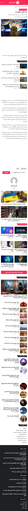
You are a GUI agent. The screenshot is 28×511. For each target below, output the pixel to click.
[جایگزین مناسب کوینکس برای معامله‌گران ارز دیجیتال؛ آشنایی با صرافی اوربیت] (23, 72)
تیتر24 (24, 428)
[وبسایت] (14, 188)
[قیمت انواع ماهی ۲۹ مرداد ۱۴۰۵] (23, 327)
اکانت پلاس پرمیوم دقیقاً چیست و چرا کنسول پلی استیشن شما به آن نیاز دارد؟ (15, 296)
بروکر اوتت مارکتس (22, 440)
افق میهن (24, 6)
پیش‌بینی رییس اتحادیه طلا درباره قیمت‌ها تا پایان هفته (11, 392)
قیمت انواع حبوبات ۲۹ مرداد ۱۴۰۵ (12, 337)
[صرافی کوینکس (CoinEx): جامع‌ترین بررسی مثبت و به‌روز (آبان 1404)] (21, 230)
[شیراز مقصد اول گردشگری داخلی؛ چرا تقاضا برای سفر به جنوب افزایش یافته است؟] (23, 86)
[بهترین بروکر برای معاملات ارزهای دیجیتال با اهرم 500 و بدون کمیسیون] (21, 244)
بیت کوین (23, 168)
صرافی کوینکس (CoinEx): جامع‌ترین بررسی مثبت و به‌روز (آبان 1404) (21, 236)
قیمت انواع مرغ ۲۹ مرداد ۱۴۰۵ (12, 320)
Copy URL (6, 172)
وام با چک (24, 442)
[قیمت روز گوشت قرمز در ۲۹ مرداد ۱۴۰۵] (23, 315)
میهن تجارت (24, 508)
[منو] (26, 3)
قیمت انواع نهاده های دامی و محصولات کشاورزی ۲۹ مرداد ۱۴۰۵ (10, 309)
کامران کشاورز (14, 186)
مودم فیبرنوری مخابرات (21, 430)
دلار (17, 168)
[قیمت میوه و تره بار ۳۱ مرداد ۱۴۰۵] (23, 345)
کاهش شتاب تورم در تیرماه (13, 416)
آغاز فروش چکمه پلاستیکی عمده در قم (7, 250)
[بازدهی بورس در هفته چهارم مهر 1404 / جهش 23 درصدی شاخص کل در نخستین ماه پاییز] (7, 259)
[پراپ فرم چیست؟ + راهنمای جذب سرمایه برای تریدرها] (23, 66)
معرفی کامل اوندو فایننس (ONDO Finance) (22, 264)
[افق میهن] (14, 2)
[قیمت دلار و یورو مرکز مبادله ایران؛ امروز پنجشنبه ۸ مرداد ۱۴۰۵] (23, 378)
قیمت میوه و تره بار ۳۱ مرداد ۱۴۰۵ (11, 343)
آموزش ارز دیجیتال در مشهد (20, 432)
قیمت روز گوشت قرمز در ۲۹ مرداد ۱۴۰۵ (10, 314)
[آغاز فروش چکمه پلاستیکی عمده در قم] (7, 244)
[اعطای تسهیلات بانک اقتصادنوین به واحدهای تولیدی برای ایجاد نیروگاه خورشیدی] (23, 362)
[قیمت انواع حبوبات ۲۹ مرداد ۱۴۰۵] (23, 339)
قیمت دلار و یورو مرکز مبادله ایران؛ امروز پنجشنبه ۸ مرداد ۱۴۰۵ (10, 376)
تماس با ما (24, 502)
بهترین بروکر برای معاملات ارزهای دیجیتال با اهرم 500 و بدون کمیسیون (21, 251)
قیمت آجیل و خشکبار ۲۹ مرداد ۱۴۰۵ (11, 331)
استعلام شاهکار (22, 434)
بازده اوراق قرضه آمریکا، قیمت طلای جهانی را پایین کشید (10, 384)
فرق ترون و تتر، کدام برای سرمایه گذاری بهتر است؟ (7, 235)
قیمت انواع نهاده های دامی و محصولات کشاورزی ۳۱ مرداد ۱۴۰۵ (10, 349)
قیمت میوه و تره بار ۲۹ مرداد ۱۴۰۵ (11, 302)
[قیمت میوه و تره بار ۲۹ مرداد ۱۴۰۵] (23, 304)
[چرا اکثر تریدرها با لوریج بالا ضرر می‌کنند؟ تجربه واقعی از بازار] (23, 79)
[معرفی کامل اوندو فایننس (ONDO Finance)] (21, 259)
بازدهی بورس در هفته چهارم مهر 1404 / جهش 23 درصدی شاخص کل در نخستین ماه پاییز (7, 265)
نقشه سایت (24, 506)
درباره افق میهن (23, 504)
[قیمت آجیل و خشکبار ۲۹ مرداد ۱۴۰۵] (23, 333)
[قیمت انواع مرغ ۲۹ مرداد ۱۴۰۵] (23, 321)
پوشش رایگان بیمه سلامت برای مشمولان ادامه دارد (10, 367)
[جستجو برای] (1, 3)
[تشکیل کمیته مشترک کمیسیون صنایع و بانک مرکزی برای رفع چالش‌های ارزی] (23, 402)
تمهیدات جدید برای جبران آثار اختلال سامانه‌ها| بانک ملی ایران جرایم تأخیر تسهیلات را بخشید (11, 409)
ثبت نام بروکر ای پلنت (21, 436)
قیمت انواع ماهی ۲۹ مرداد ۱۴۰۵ (12, 326)
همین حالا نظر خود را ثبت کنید (14, 272)
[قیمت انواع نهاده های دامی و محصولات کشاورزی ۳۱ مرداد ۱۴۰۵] (23, 350)
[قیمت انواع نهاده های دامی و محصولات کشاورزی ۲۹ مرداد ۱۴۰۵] (23, 310)
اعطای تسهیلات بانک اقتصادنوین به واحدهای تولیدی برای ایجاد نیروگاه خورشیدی (11, 360)
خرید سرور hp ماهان (21, 438)
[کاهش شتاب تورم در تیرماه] (23, 418)
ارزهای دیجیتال (17, 6)
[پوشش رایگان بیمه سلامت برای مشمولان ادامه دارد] (23, 370)
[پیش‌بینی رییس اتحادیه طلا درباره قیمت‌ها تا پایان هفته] (23, 394)
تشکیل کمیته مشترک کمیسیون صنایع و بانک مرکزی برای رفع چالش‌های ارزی (10, 400)
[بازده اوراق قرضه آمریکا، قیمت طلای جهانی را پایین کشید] (23, 386)
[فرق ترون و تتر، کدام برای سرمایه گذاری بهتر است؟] (7, 230)
